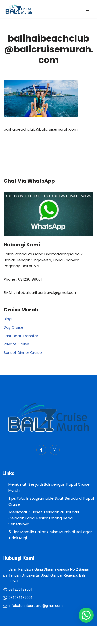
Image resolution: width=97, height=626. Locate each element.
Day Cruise (13, 327)
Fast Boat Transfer (21, 335)
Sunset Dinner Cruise (23, 352)
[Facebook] (41, 450)
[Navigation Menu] (87, 9)
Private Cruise (16, 344)
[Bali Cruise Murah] (19, 9)
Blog (8, 318)
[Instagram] (55, 450)
